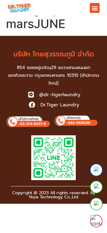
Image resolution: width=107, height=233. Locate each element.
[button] (95, 8)
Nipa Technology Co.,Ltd (53, 197)
